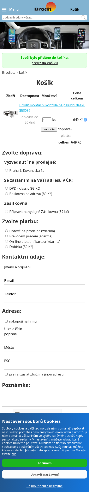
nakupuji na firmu (22, 321)
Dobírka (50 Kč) (21, 246)
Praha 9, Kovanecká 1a (26, 170)
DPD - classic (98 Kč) (24, 188)
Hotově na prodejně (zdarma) (32, 231)
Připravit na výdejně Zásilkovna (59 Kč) (39, 211)
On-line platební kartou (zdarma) (34, 241)
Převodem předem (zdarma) (30, 236)
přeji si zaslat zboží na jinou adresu (36, 374)
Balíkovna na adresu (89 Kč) (30, 193)
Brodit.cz (9, 72)
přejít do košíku (44, 63)
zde (14, 454)
